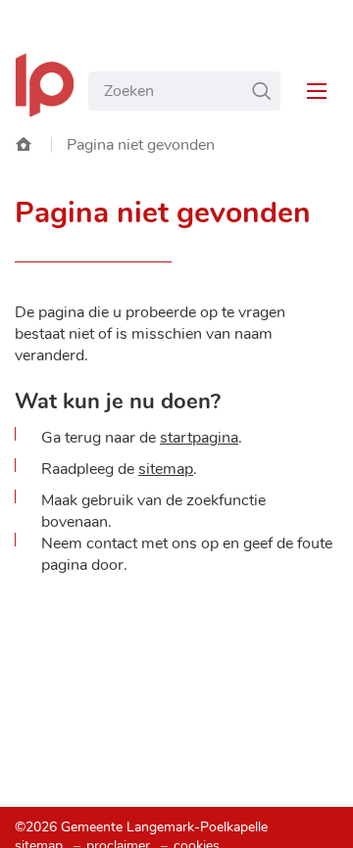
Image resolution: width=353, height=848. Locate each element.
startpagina (199, 437)
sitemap (165, 469)
